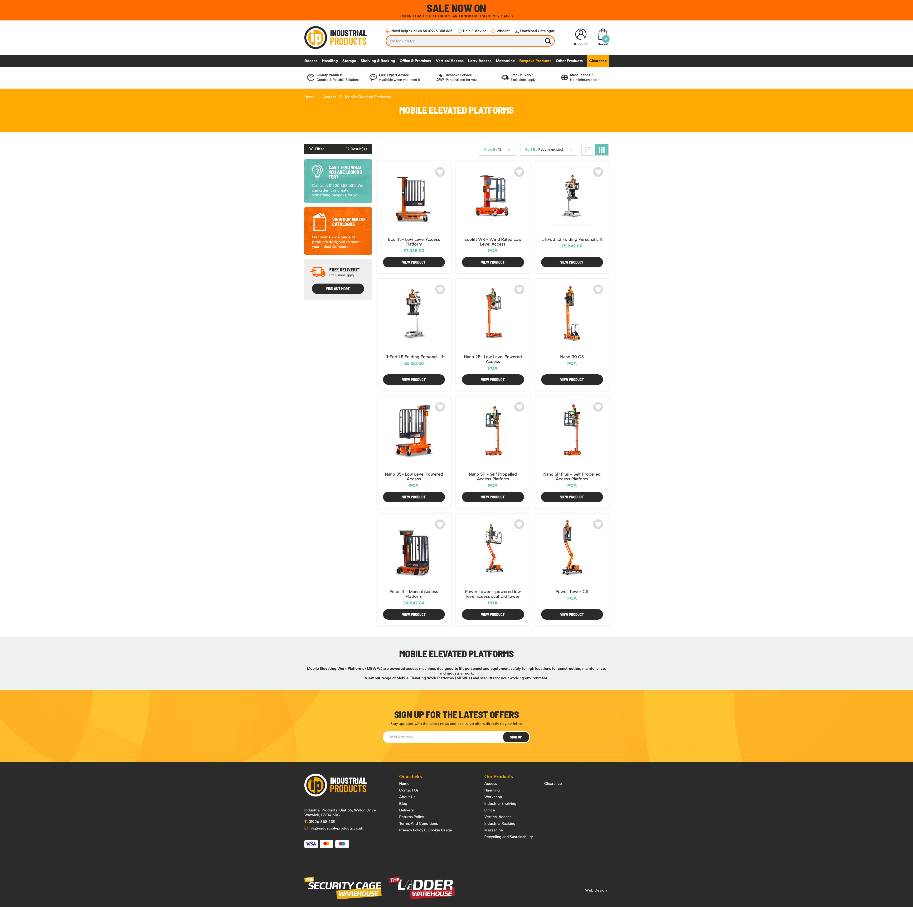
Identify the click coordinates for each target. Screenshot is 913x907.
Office (489, 810)
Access (310, 60)
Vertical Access (450, 60)
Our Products (498, 776)
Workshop (493, 797)
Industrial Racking (499, 823)
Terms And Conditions (418, 823)
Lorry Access (479, 60)
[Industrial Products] (335, 785)
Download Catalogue (537, 31)
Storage (349, 60)
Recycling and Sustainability (508, 837)
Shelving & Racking (378, 60)
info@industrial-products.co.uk (333, 828)
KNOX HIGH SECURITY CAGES (487, 16)
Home (309, 97)
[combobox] (497, 150)
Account (581, 44)
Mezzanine (505, 60)
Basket (603, 41)
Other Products (569, 60)
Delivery (406, 810)
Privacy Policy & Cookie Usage (425, 830)
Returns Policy (411, 817)
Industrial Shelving (500, 803)
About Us (407, 797)
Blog (403, 803)
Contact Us (409, 790)
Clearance (598, 60)
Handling (330, 60)
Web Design (596, 890)
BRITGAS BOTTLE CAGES (429, 16)
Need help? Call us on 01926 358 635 (421, 31)
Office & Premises (415, 60)
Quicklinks (410, 776)
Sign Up (516, 737)
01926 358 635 (319, 821)
